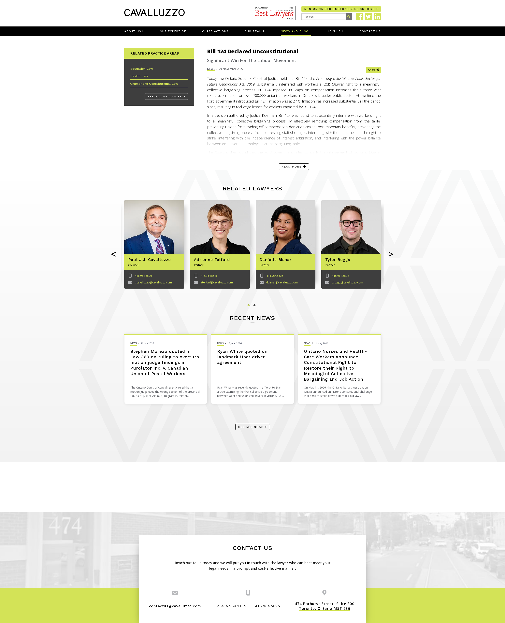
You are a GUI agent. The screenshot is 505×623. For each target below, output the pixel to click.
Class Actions (215, 31)
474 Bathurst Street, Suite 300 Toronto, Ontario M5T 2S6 (324, 606)
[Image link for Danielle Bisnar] (285, 227)
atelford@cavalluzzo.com (217, 282)
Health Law (139, 76)
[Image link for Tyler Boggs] (351, 227)
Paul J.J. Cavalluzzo (149, 259)
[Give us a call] (248, 592)
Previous (113, 254)
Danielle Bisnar (276, 259)
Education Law (141, 69)
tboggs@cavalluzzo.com (347, 282)
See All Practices (165, 96)
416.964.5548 (209, 276)
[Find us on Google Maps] (324, 592)
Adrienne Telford (212, 259)
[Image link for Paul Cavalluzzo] (154, 227)
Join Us (334, 31)
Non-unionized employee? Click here (339, 8)
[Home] (154, 14)
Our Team (253, 31)
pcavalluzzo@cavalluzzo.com (153, 282)
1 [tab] (250, 306)
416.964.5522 (340, 276)
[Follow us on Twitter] (368, 17)
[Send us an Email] (175, 592)
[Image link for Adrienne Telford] (220, 227)
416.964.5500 (143, 276)
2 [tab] (255, 306)
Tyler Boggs (337, 259)
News (211, 69)
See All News (251, 426)
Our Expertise (173, 31)
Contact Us (370, 31)
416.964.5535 (274, 276)
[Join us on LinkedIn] (377, 17)
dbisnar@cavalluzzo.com (282, 282)
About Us (132, 31)
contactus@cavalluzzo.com (175, 606)
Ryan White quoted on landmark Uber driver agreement (242, 357)
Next (391, 254)
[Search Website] (349, 16)
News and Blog (295, 31)
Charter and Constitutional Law (154, 84)
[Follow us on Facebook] (359, 17)
